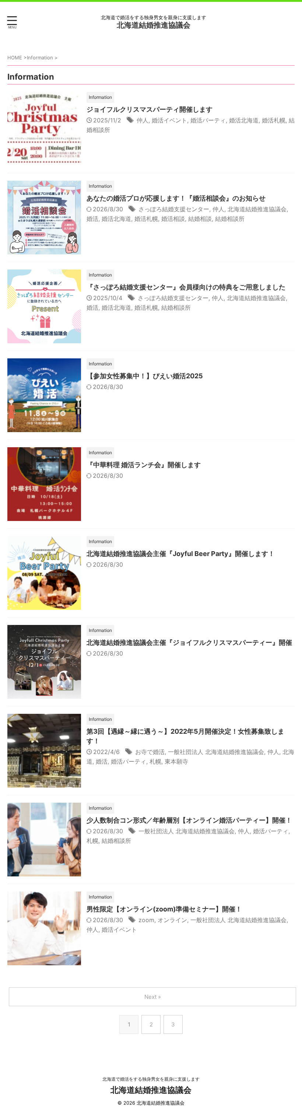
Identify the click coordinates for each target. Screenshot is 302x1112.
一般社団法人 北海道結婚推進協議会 (216, 751)
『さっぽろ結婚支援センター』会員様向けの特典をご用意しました (186, 287)
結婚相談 (200, 218)
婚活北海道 (244, 120)
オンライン (172, 920)
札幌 (155, 761)
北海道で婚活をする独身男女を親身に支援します (151, 1079)
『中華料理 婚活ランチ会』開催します (144, 465)
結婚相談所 (230, 218)
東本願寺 (176, 761)
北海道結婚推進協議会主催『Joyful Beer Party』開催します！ (181, 553)
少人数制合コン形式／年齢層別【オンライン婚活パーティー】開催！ (189, 820)
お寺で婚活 (150, 751)
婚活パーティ (208, 120)
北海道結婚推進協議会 (153, 25)
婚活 (92, 218)
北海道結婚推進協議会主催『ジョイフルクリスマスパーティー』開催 (189, 642)
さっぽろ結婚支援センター (173, 209)
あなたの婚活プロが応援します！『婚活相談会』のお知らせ (176, 198)
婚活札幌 (273, 120)
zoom (146, 920)
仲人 (142, 120)
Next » (152, 996)
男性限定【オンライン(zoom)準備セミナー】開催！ (164, 909)
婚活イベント (169, 120)
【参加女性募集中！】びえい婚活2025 (145, 376)
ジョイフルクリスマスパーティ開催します (150, 109)
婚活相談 (173, 218)
